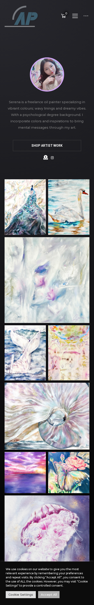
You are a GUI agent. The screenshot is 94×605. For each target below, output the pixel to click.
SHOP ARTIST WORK (47, 145)
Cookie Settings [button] (20, 594)
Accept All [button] (49, 594)
